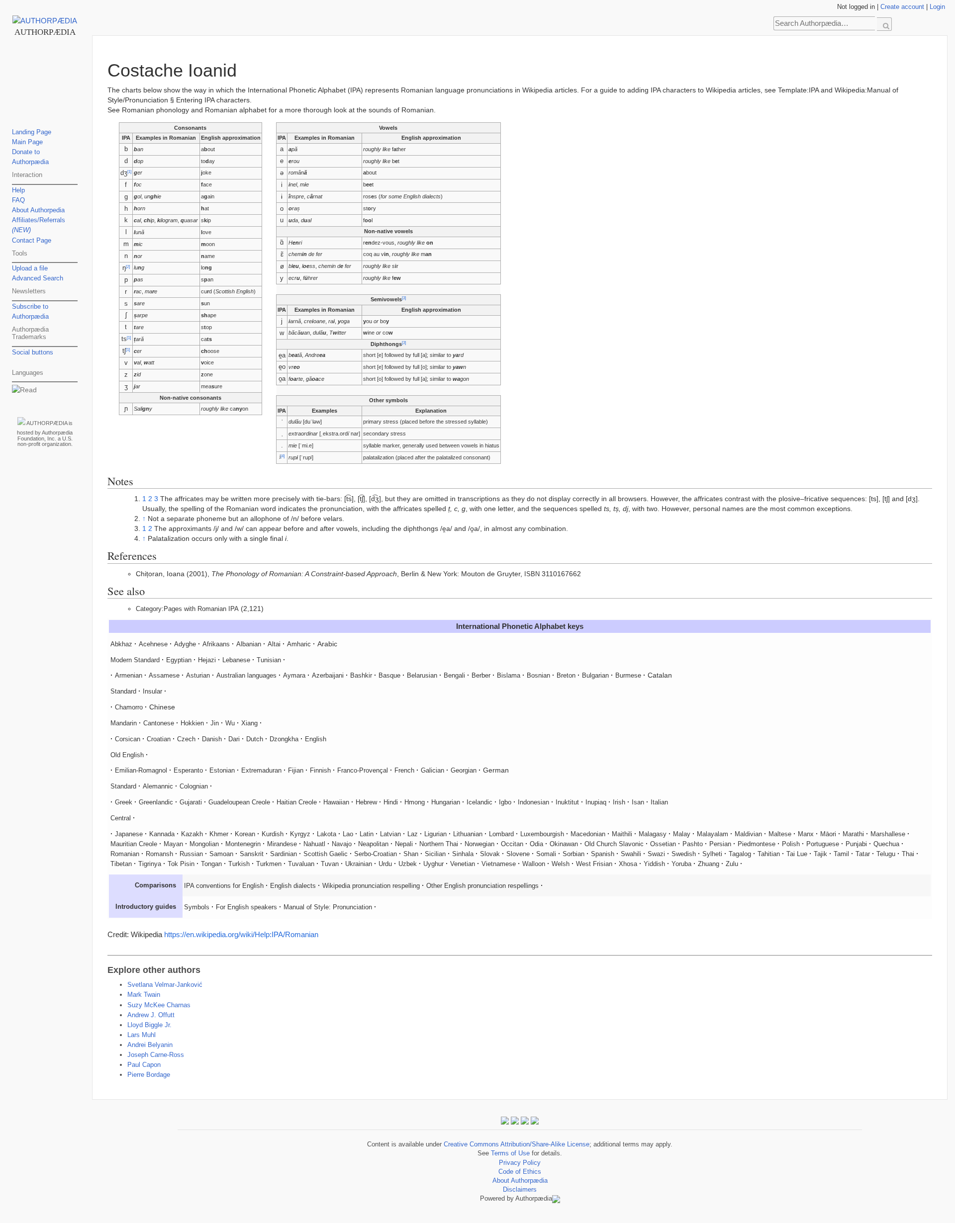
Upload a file (30, 268)
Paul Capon (144, 1064)
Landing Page (31, 132)
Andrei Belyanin (150, 1045)
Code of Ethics (519, 1171)
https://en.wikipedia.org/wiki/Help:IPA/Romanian (241, 934)
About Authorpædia (520, 1180)
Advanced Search (37, 278)
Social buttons (32, 352)
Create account (902, 6)
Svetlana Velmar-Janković (164, 984)
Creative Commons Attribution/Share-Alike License (516, 1144)
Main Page (27, 142)
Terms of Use (510, 1153)
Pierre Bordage (148, 1074)
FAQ (18, 200)
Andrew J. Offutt (151, 1015)
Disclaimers (520, 1189)
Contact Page (31, 240)
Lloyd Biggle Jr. (149, 1025)
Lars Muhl (141, 1035)
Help (18, 190)
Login (937, 6)
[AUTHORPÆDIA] (44, 20)
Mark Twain (143, 994)
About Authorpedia (38, 210)
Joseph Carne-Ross (155, 1054)
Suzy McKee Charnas (159, 1005)
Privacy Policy (520, 1162)
